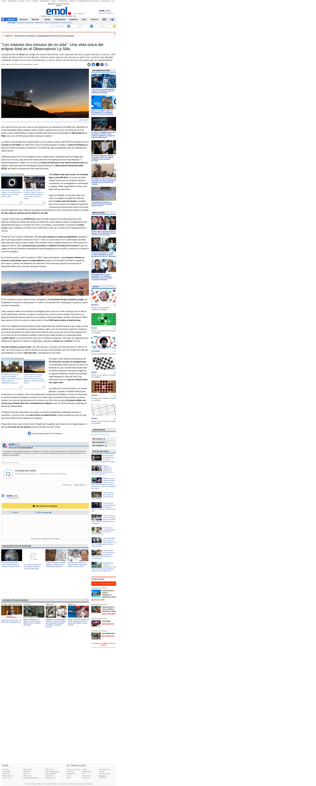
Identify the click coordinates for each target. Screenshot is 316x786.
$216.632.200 (98, 599)
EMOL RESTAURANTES (30, 778)
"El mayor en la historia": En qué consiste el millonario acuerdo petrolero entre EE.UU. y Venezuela (103, 254)
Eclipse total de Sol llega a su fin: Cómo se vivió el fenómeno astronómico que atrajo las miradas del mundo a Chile (34, 379)
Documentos (29, 22)
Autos (53, 1)
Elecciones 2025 (66, 22)
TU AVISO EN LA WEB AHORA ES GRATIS (104, 644)
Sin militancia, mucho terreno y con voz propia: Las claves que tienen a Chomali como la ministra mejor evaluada (103, 181)
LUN (83, 774)
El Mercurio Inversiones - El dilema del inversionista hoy (11, 621)
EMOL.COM (70, 771)
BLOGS (69, 776)
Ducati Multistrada (108, 633)
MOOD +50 (71, 604)
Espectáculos (60, 19)
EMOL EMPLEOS (50, 774)
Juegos (95, 287)
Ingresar (102, 13)
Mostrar (58, 5)
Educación (20, 22)
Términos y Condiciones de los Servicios (64, 784)
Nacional (11, 19)
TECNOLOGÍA (6, 778)
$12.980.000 (108, 636)
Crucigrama (95, 351)
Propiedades (62, 1)
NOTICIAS (5, 769)
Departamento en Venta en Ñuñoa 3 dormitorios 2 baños (109, 609)
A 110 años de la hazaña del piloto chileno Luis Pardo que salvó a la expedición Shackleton (103, 91)
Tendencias (73, 19)
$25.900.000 (108, 624)
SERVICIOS (26, 771)
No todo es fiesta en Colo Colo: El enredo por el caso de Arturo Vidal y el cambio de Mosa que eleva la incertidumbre (103, 519)
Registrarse (110, 13)
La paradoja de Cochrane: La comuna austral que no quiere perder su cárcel (101, 204)
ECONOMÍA (6, 771)
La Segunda (105, 1)
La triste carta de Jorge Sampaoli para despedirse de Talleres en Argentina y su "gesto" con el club (103, 507)
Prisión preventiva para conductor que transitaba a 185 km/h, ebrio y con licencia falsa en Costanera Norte (103, 554)
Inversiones (44, 1)
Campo (35, 1)
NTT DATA (27, 604)
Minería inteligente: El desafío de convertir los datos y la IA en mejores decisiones (32, 622)
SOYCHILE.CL (86, 778)
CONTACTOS (49, 776)
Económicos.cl (83, 1)
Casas (96, 1)
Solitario (94, 395)
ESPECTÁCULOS (7, 776)
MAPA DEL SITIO (50, 778)
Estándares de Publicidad (85, 784)
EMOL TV (26, 774)
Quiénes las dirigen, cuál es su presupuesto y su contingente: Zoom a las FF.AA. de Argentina (102, 112)
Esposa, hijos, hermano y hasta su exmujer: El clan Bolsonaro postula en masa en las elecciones (103, 233)
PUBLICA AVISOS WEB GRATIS (103, 584)
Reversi (94, 328)
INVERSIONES (86, 771)
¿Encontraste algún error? (47, 433)
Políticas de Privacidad (44, 784)
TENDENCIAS (27, 769)
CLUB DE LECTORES (73, 769)
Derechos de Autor (30, 784)
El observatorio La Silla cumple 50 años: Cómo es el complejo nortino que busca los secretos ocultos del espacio (34, 194)
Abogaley (50, 604)
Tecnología (11, 22)
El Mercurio (13, 1)
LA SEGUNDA (86, 776)
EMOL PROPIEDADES (52, 771)
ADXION (101, 771)
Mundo (47, 19)
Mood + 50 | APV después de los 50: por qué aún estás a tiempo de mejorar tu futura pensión (78, 622)
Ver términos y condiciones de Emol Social (45, 539)
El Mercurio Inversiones (11, 604)
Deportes (35, 19)
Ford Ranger (106, 621)
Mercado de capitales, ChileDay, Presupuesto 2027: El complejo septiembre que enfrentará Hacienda (102, 158)
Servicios (94, 19)
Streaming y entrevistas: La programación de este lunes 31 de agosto (44, 36)
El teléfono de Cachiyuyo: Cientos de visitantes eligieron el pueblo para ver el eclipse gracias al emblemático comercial (11, 379)
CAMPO (84, 769)
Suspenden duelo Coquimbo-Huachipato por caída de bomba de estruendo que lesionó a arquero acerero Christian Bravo (103, 567)
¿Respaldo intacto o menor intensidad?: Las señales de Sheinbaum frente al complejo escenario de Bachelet (101, 277)
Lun (112, 1)
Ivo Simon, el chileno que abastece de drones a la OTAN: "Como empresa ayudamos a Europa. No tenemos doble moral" (103, 134)
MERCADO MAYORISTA (103, 776)
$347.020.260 (108, 614)
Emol (4, 1)
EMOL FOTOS (27, 776)
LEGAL (69, 778)
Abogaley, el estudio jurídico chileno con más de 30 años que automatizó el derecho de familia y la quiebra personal (56, 623)
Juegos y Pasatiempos (51, 22)
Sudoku (94, 418)
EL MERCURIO (71, 774)
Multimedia (39, 22)
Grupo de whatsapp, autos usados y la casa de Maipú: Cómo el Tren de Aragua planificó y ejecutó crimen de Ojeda (103, 542)
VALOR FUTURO (104, 774)
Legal (29, 1)
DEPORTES (6, 774)
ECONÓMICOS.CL (105, 769)
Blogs (22, 1)
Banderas (95, 305)
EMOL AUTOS (49, 769)
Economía (23, 19)
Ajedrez (94, 372)
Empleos (73, 1)
